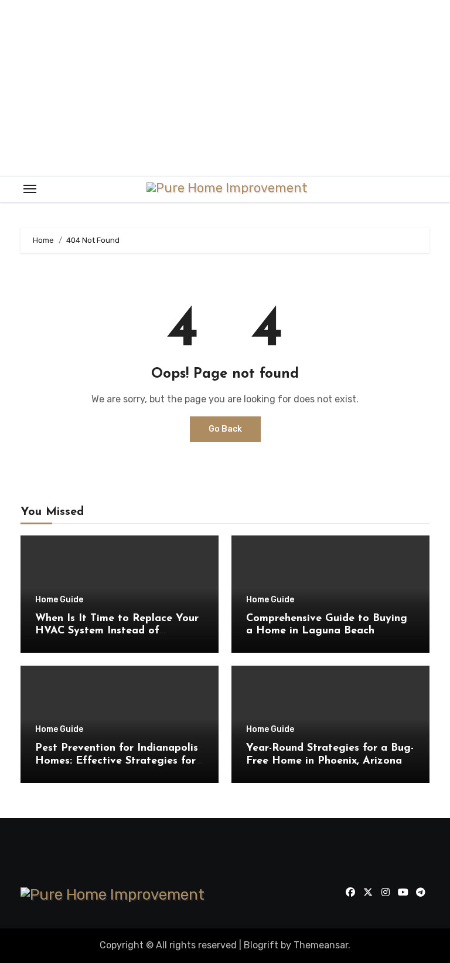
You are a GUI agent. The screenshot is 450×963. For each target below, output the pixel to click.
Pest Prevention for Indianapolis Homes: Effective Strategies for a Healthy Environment (116, 761)
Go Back (225, 429)
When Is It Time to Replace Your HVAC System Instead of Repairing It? (117, 631)
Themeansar (321, 945)
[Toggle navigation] (30, 189)
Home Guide (59, 600)
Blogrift (261, 945)
